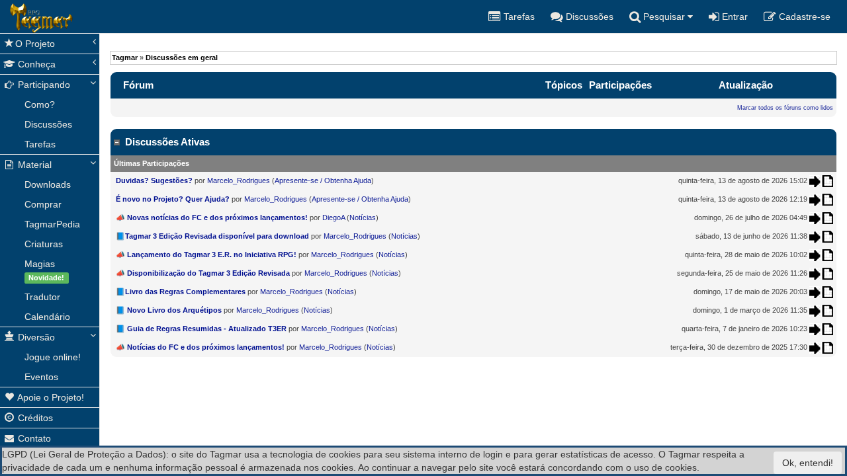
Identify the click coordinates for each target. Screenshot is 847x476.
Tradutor (42, 297)
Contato (33, 438)
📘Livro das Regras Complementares (180, 292)
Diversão (35, 337)
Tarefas (40, 144)
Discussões (48, 124)
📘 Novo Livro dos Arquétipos (169, 310)
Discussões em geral (182, 57)
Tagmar (125, 57)
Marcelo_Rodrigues (238, 180)
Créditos (34, 418)
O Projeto (35, 43)
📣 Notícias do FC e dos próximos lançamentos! (200, 347)
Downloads (47, 184)
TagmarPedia (52, 224)
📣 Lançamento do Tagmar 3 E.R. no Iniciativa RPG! (206, 254)
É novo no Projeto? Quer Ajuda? (173, 199)
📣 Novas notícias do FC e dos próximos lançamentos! (212, 217)
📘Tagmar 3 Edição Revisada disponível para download (212, 236)
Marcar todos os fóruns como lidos (785, 107)
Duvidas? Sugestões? (155, 180)
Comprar (43, 204)
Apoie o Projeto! (49, 397)
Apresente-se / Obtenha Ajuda (323, 180)
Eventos (41, 377)
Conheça (35, 64)
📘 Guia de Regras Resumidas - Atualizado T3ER (201, 329)
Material (33, 164)
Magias (44, 270)
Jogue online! (52, 357)
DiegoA (333, 217)
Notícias (362, 217)
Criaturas (43, 244)
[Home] (10, 16)
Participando (42, 84)
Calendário (47, 316)
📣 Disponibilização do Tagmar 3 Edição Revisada (203, 273)
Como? (39, 104)
